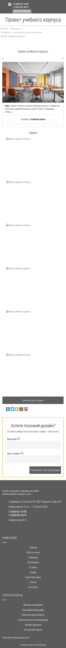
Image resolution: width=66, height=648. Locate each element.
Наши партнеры (33, 577)
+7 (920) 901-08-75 (21, 7)
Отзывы (33, 567)
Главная (33, 547)
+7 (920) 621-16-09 (21, 3)
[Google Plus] (25, 409)
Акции (33, 572)
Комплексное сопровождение (33, 619)
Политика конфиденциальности (16, 637)
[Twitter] (12, 409)
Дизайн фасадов (33, 624)
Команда (33, 557)
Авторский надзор (33, 629)
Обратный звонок (22, 11)
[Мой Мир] (21, 409)
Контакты (33, 587)
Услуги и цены (33, 552)
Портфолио (33, 562)
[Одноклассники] (17, 409)
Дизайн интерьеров (33, 604)
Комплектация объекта (33, 614)
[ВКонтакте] (8, 409)
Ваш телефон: (14, 453)
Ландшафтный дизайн (33, 609)
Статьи (33, 582)
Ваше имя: (12, 439)
